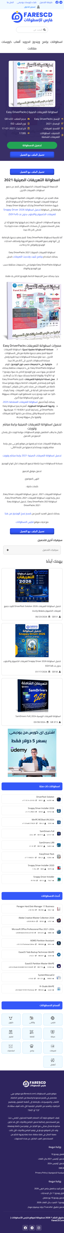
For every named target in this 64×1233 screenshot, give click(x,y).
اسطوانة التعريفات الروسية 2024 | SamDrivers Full (38, 716)
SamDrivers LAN (46, 843)
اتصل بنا (10, 2)
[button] (56, 41)
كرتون (11, 1022)
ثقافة (32, 1036)
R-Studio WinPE (47, 986)
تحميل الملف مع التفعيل (32, 154)
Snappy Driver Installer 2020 (41, 865)
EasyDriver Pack (46, 854)
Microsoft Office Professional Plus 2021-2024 (33, 929)
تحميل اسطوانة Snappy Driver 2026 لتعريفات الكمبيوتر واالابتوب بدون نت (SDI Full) (29, 211)
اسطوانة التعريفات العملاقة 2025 (20, 402)
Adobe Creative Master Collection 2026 (36, 918)
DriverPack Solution (45, 797)
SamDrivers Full (47, 831)
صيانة (53, 1036)
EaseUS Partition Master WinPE (39, 963)
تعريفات (53, 1050)
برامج (32, 1050)
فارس (53, 1022)
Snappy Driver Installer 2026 (41, 808)
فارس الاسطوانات (25, 522)
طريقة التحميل (46, 2)
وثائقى (32, 1022)
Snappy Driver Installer (43, 877)
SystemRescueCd (46, 975)
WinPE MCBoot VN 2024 (43, 820)
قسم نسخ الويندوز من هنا (18, 513)
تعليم (11, 1036)
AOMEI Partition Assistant (42, 941)
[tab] (32, 550)
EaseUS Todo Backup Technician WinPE (36, 952)
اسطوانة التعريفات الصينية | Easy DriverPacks (32, 111)
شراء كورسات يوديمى (27, 2)
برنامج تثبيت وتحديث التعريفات (28, 256)
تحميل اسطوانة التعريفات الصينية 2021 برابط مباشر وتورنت (32, 455)
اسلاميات (11, 1050)
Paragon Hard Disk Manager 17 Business (35, 906)
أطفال (52, 1064)
